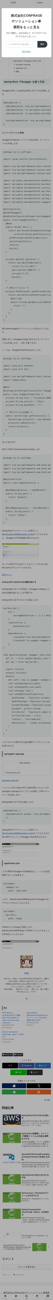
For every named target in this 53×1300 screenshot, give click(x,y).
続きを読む (26, 52)
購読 (42, 44)
